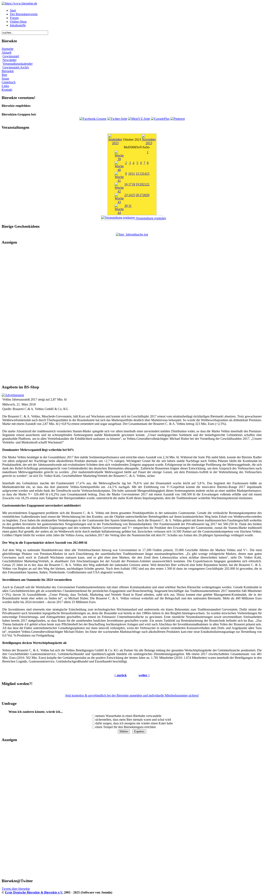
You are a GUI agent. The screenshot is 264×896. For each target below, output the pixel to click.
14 (144, 173)
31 (130, 205)
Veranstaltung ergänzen (149, 218)
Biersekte (8, 71)
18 (133, 184)
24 (130, 195)
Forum (14, 18)
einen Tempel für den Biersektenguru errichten (125, 727)
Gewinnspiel (10, 56)
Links (5, 86)
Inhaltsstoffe (18, 25)
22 (147, 184)
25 (133, 195)
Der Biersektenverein (24, 14)
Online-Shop (18, 21)
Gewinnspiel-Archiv (15, 67)
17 (130, 184)
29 (147, 195)
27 (141, 195)
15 (147, 173)
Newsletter (9, 60)
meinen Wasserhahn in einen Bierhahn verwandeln (128, 716)
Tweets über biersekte (16, 888)
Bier (4, 75)
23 (126, 195)
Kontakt (7, 89)
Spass (5, 78)
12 (137, 173)
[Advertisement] (132, 315)
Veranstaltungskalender (17, 63)
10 (130, 173)
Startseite (7, 49)
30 (126, 205)
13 (141, 173)
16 (126, 184)
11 (133, 173)
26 (137, 195)
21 (144, 184)
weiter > (144, 675)
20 (141, 184)
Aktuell (6, 52)
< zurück (120, 675)
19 (137, 184)
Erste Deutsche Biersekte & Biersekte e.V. (34, 892)
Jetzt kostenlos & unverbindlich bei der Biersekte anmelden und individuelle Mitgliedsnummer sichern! (132, 695)
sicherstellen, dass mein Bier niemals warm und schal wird (133, 719)
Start (13, 10)
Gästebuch (8, 82)
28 (144, 195)
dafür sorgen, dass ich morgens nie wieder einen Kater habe (134, 723)
